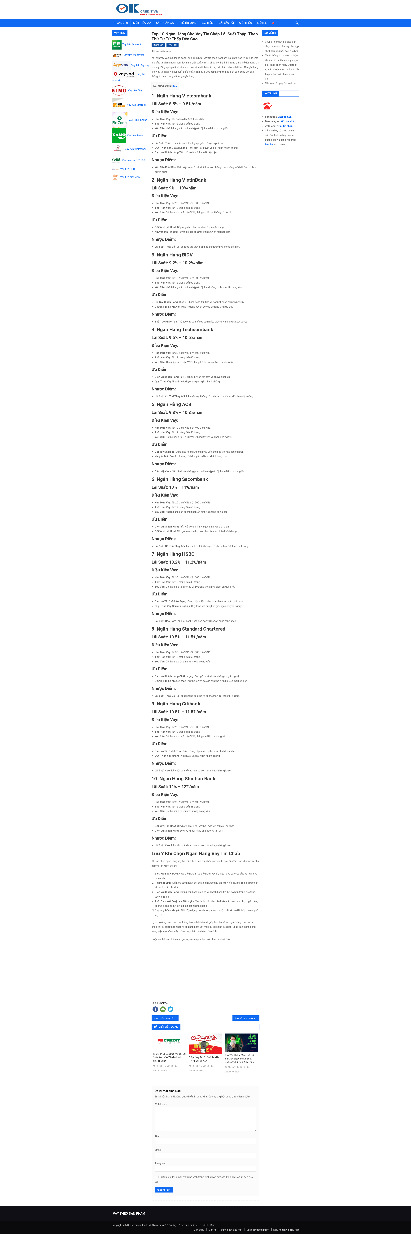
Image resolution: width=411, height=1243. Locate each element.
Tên (158, 1136)
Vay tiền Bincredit (136, 104)
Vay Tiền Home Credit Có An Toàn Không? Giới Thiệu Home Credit (167, 1018)
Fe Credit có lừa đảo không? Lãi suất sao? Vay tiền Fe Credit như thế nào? (169, 1057)
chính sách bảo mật (231, 1229)
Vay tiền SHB (127, 169)
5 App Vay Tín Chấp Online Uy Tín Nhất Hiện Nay (204, 1059)
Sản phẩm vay (165, 22)
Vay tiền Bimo (135, 90)
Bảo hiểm (207, 22)
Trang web (160, 1163)
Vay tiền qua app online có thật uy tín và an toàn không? (247, 1018)
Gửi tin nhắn (288, 121)
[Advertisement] (205, 975)
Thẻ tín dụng (187, 22)
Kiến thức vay (142, 22)
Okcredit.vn (284, 116)
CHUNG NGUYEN (160, 1070)
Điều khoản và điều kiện (286, 1229)
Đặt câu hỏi (226, 22)
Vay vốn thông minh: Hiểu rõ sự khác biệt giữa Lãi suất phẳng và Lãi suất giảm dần (239, 1058)
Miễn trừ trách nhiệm (257, 1229)
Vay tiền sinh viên (130, 177)
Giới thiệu (245, 22)
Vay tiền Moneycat (133, 54)
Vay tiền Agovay (140, 65)
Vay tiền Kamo (134, 135)
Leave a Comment (162, 51)
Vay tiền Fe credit (132, 44)
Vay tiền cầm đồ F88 (133, 160)
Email (159, 1149)
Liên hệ (262, 22)
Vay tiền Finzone (137, 119)
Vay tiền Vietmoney (135, 149)
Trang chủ (121, 22)
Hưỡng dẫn (158, 45)
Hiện (174, 86)
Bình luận (161, 1104)
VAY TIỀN (172, 45)
